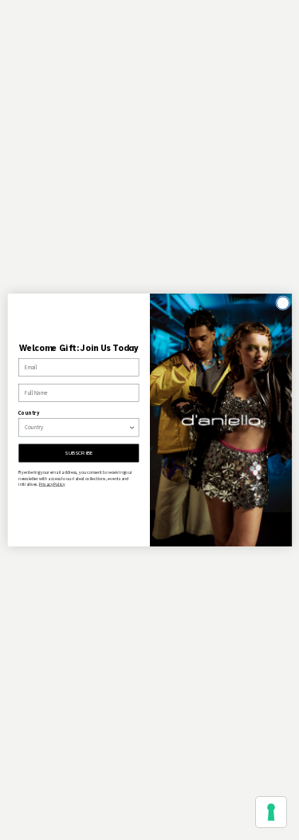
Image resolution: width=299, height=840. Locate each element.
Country (28, 412)
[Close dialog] (282, 303)
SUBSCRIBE (78, 453)
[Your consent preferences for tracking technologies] (271, 812)
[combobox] (76, 427)
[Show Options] (132, 427)
